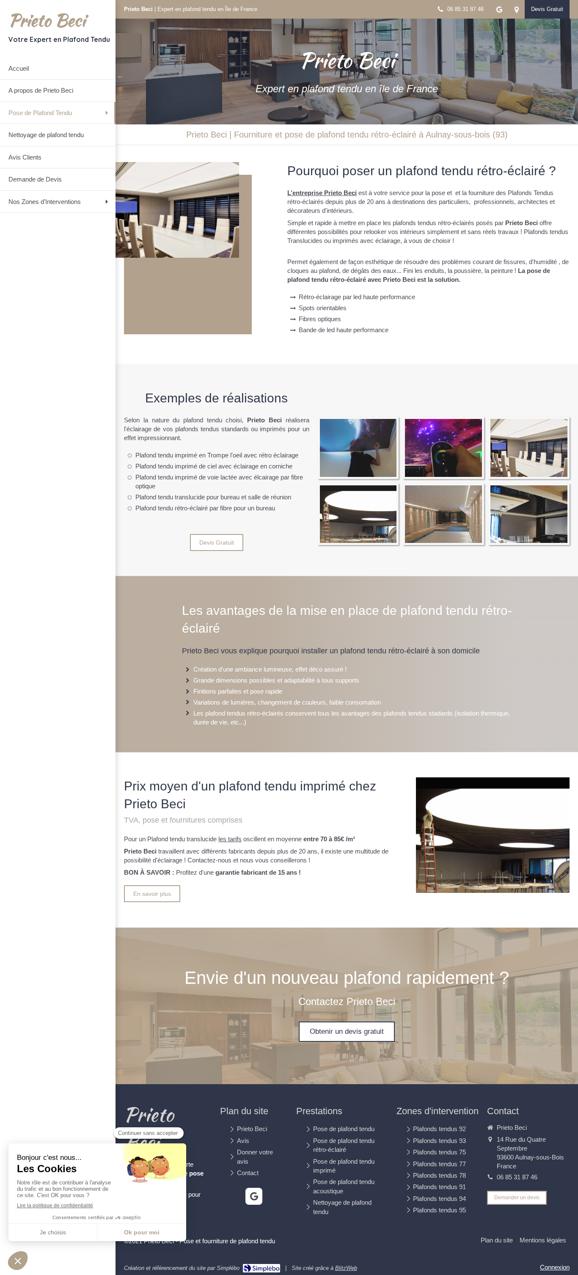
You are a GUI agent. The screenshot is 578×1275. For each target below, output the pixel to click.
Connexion (555, 1267)
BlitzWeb (346, 1268)
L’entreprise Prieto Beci (322, 192)
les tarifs (230, 839)
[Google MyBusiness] (499, 11)
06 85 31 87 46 (517, 1177)
